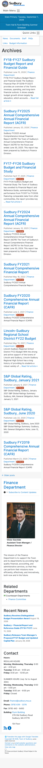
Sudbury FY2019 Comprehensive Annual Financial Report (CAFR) (21, 448)
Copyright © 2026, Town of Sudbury (18, 739)
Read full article (14, 202)
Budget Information (18, 43)
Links (5, 43)
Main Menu (9, 10)
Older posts (8, 475)
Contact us (9, 743)
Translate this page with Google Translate (21, 737)
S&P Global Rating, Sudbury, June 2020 (19, 411)
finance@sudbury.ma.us (20, 701)
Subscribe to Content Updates (22, 492)
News (5, 38)
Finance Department (15, 484)
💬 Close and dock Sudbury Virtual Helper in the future (21, 752)
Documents (15, 38)
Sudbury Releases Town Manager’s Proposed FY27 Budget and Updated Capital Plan (21, 638)
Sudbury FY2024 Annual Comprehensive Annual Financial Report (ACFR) (21, 218)
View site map (10, 747)
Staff (24, 38)
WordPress (15, 755)
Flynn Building (18, 712)
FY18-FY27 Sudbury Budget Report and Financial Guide (19, 64)
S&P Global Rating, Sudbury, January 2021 (21, 378)
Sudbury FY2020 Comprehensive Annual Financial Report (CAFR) (21, 301)
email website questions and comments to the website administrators (20, 744)
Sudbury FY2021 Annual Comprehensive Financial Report (21, 268)
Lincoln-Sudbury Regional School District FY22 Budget (20, 334)
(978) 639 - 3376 (19, 704)
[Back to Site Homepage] (13, 4)
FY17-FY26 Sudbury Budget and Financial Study (20, 167)
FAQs (30, 38)
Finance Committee (17, 599)
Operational (19, 767)
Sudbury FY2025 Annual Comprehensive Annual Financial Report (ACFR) (21, 117)
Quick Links (29, 32)
